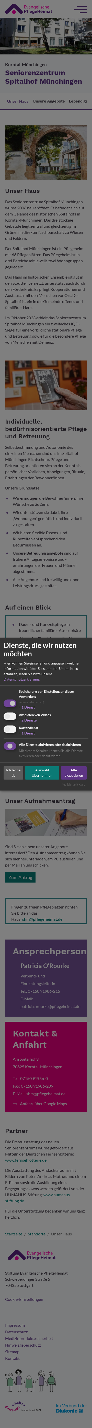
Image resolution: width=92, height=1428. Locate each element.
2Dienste (28, 720)
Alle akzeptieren (74, 773)
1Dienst (27, 707)
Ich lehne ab (13, 773)
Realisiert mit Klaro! (74, 784)
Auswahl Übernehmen (42, 773)
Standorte (56, 1416)
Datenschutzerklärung (21, 679)
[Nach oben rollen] (81, 1417)
